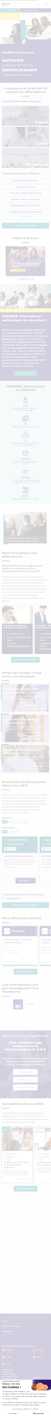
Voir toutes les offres (26, 972)
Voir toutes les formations (25, 660)
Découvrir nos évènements (26, 905)
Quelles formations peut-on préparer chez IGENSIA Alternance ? (20, 1247)
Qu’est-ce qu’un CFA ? (12, 1300)
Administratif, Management (25, 180)
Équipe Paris (25, 1072)
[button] (19, 279)
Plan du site (37, 1378)
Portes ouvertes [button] (14, 832)
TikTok (8, 1364)
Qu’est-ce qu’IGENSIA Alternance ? (17, 1228)
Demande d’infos (32, 10)
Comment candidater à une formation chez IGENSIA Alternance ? (20, 1259)
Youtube (39, 1357)
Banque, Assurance (25, 187)
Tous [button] (4, 822)
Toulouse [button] (24, 822)
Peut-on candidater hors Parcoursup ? (18, 1265)
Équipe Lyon (25, 1080)
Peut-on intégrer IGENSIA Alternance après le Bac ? (22, 1253)
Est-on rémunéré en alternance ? (16, 1288)
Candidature (11, 10)
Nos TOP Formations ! (11, 1326)
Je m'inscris (23, 881)
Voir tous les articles (25, 1188)
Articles (5, 1321)
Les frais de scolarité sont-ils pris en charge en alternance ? (22, 1294)
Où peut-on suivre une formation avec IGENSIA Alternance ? (22, 1240)
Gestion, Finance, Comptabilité (25, 199)
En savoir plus (9, 867)
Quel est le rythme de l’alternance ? (17, 1283)
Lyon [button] (17, 822)
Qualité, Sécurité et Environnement (25, 212)
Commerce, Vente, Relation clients (25, 193)
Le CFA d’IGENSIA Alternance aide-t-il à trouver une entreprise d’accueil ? (23, 1277)
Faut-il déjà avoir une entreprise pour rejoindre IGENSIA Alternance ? (22, 1271)
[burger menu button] (46, 4)
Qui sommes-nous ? (25, 373)
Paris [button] (11, 822)
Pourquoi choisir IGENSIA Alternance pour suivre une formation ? (20, 1234)
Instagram (40, 1350)
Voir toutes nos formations (25, 225)
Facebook (9, 1350)
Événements (7, 1331)
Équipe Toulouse (25, 1087)
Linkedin (9, 1357)
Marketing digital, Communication (25, 206)
